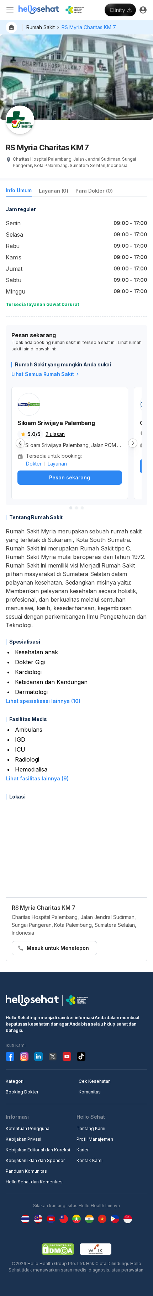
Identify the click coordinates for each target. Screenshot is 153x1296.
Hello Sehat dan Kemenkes (34, 1181)
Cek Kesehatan (95, 1081)
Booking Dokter (22, 1092)
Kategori (14, 1081)
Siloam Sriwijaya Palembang (56, 422)
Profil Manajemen (94, 1139)
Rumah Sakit (40, 27)
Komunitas (90, 1092)
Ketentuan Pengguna (27, 1128)
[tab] (19, 192)
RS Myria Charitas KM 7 (89, 27)
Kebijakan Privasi (23, 1139)
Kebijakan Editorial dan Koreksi (38, 1149)
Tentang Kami (90, 1128)
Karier (82, 1149)
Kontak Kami (89, 1160)
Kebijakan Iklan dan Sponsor (35, 1160)
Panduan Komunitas (26, 1171)
